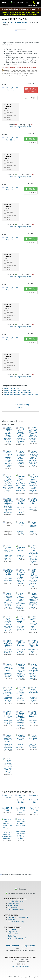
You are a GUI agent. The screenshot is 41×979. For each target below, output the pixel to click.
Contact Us (12, 929)
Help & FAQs (12, 932)
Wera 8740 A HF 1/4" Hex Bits (34, 810)
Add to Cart (31, 139)
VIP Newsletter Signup (16, 922)
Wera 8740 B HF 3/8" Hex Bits (20, 810)
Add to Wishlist (30, 98)
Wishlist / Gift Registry (16, 938)
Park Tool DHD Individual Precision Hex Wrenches (7, 835)
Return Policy (12, 907)
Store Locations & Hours (16, 901)
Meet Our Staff (13, 903)
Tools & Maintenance (19, 22)
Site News (11, 919)
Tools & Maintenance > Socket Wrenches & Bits (21, 394)
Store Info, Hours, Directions (20, 966)
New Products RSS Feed (17, 917)
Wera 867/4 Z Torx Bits (7, 809)
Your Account (13, 934)
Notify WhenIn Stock (31, 90)
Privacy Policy (13, 905)
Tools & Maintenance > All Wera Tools (17, 390)
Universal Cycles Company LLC (20, 946)
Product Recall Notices (16, 910)
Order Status (12, 936)
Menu (4, 22)
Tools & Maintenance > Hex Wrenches (17, 392)
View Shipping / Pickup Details (20, 127)
